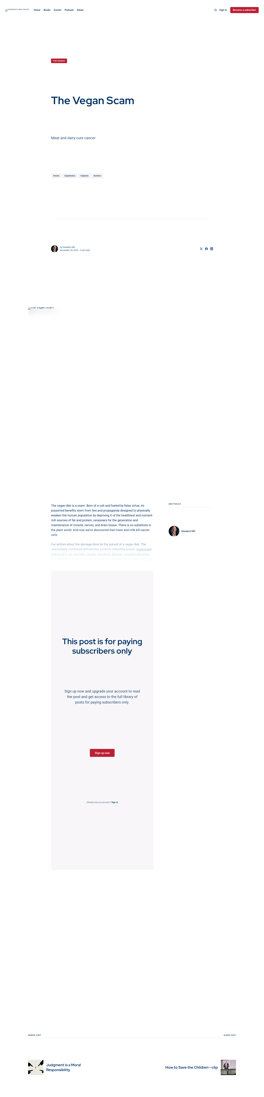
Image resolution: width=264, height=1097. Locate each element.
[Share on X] (200, 248)
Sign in (223, 10)
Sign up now (102, 753)
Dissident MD (69, 247)
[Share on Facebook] (205, 248)
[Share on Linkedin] (210, 248)
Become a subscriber (244, 10)
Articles (56, 176)
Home (37, 10)
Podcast (69, 10)
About (80, 10)
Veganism (84, 176)
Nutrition (97, 176)
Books (47, 10)
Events (57, 10)
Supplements (69, 176)
